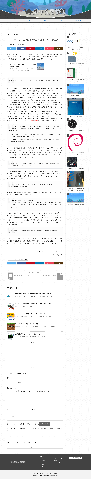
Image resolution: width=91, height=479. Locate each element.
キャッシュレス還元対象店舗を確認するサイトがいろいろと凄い (33, 303)
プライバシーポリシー (59, 458)
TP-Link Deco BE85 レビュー (76, 95)
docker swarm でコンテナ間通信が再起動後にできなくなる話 (33, 293)
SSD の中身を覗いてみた (76, 116)
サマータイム (44, 251)
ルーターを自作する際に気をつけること (76, 64)
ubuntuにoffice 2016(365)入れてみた (76, 80)
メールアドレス (31, 409)
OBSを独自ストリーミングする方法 (76, 131)
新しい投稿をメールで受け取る (31, 424)
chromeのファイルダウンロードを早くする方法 (76, 48)
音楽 (43, 464)
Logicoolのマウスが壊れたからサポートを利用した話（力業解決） (76, 189)
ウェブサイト (10, 416)
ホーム (11, 35)
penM (60, 255)
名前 (8, 409)
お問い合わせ (57, 460)
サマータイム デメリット (55, 251)
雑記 (17, 35)
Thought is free (54, 475)
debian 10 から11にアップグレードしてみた (76, 153)
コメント (9, 394)
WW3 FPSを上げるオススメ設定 (76, 168)
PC (42, 458)
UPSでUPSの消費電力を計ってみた (76, 205)
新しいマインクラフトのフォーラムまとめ (27, 324)
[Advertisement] (45, 26)
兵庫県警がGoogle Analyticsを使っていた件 (28, 334)
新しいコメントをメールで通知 (15, 424)
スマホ (43, 460)
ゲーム (43, 462)
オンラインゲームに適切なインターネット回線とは (30, 314)
